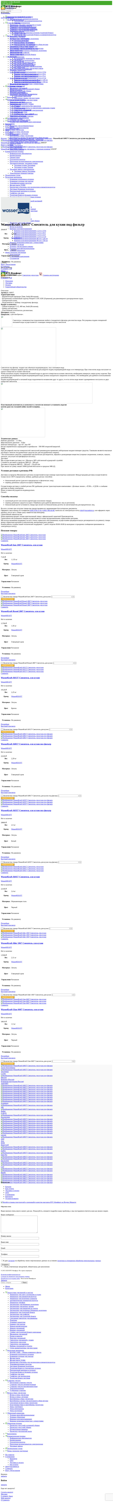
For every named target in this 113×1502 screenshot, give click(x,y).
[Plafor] (27, 1119)
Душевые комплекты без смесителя (27, 106)
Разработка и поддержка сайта (10, 1278)
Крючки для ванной (17, 1330)
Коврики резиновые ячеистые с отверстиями (26, 242)
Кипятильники (15, 104)
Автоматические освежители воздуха (24, 1300)
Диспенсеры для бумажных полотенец (24, 1304)
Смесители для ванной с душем (22, 104)
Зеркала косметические (18, 1326)
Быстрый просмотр (8, 593)
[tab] (58, 281)
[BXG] (27, 1169)
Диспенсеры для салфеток (19, 1314)
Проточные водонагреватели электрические (26, 110)
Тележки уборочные (17, 250)
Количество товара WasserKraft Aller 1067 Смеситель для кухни (27, 995)
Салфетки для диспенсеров (20, 1376)
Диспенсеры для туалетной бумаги (23, 1316)
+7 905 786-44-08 (14, 2)
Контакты (9, 1196)
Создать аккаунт (7, 1492)
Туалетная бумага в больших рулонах (24, 1372)
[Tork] (27, 1099)
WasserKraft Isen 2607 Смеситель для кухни (21, 545)
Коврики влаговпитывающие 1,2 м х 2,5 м (30, 237)
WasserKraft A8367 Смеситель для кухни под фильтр (21, 143)
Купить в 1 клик (7, 599)
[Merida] (27, 1131)
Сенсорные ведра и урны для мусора (23, 46)
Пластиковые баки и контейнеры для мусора (26, 48)
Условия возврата (11, 1198)
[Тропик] (27, 1066)
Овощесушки (15, 106)
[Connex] (27, 1165)
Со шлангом (14, 258)
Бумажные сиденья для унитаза (21, 1356)
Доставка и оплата (12, 1191)
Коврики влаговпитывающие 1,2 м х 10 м (30, 233)
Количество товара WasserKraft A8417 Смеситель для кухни (26, 928)
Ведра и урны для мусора (19, 132)
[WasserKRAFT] (27, 1087)
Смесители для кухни (43, 138)
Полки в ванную (16, 1336)
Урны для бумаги (16, 145)
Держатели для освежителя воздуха (23, 1296)
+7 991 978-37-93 (6, 4)
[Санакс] (27, 1076)
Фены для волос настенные (15, 252)
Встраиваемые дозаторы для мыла (27, 58)
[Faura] (27, 1157)
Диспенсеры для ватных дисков (22, 1306)
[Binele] (27, 1174)
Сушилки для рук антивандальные (23, 27)
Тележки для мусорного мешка (21, 246)
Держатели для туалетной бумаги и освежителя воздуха (35, 35)
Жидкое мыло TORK (17, 1360)
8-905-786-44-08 (48, 510)
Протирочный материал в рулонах (23, 1370)
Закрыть (4, 1280)
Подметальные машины (19, 93)
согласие (11, 1261)
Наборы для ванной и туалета (21, 1346)
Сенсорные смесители (22, 96)
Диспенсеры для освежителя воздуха (28, 21)
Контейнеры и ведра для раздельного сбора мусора (29, 44)
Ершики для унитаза (17, 1324)
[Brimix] (27, 1171)
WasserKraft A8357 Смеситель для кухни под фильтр (26, 810)
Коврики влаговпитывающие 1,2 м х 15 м (30, 235)
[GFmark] (27, 1147)
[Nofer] (27, 1121)
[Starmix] (27, 1105)
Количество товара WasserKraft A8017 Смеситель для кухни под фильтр (30, 796)
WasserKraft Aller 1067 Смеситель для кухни (22, 943)
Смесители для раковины (19, 1344)
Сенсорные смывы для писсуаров (27, 98)
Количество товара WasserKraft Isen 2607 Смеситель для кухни (27, 597)
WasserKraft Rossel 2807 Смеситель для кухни (22, 611)
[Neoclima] (27, 1123)
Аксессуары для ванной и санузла (21, 138)
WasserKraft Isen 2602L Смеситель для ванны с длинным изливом (26, 149)
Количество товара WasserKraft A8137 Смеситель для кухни (26, 729)
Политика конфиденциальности (10, 1274)
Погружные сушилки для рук (21, 26)
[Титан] (27, 1070)
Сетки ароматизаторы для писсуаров (23, 1348)
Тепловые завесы (16, 112)
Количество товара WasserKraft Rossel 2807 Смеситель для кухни (28, 663)
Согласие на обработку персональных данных (15, 1276)
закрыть (4, 1476)
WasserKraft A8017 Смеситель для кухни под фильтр (26, 744)
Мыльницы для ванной (18, 1334)
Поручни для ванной (17, 1338)
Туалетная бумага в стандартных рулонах (25, 1368)
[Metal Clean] (27, 1129)
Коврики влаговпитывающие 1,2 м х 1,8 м (30, 231)
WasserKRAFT (16, 238)
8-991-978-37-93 (36, 510)
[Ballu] (27, 1176)
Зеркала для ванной (17, 1328)
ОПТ (7, 1193)
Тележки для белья (17, 244)
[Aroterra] (27, 1178)
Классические (15, 254)
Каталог (4, 138)
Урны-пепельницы (17, 54)
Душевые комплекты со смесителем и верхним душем (34, 108)
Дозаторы (13, 1320)
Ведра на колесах (16, 227)
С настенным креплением (19, 256)
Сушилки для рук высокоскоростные (24, 29)
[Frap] (27, 1153)
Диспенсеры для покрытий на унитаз (24, 1308)
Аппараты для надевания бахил (22, 126)
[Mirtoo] (27, 1125)
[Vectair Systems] (27, 1097)
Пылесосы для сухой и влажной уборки (25, 89)
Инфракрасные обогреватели (21, 102)
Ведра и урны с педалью (19, 134)
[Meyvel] (27, 1127)
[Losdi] (27, 1133)
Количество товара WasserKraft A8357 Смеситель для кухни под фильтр (30, 862)
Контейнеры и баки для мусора (21, 136)
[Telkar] (27, 1101)
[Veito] (27, 1093)
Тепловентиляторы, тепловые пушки (24, 114)
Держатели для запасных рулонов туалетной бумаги (33, 33)
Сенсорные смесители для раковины (23, 1318)
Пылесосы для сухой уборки (20, 91)
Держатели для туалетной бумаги (22, 1312)
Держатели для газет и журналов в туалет (25, 1294)
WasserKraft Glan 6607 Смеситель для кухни (22, 1009)
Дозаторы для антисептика (24, 60)
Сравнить (9, 1468)
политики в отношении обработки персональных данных (79, 1261)
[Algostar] (27, 1182)
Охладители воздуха (17, 108)
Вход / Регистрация (12, 1470)
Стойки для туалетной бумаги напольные (25, 1332)
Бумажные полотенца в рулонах (22, 1354)
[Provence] (27, 1115)
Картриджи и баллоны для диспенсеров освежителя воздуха (32, 1362)
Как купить (9, 1189)
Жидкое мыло (15, 1358)
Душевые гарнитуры (17, 70)
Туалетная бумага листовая (20, 1378)
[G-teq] (27, 1149)
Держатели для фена (17, 1302)
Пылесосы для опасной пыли (21, 95)
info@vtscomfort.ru (87, 510)
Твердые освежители (22, 23)
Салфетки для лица (17, 1374)
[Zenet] (27, 1085)
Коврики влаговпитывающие (21, 229)
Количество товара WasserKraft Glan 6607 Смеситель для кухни (27, 1061)
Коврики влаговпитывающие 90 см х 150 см (31, 240)
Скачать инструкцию (51, 275)
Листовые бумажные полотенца (22, 1366)
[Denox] (27, 1163)
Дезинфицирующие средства (21, 1364)
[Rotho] (27, 1109)
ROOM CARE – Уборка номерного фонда (25, 1352)
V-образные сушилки (18, 33)
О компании (10, 1195)
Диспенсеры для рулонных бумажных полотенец (28, 50)
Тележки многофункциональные (22, 248)
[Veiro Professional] (27, 1095)
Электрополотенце (17, 31)
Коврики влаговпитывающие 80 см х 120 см (31, 239)
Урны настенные (16, 52)
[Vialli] (27, 1091)
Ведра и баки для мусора (14, 130)
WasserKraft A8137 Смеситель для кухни (20, 678)
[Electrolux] (27, 1159)
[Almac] (27, 1180)
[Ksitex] (27, 1137)
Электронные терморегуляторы (21, 116)
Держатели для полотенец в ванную (23, 1298)
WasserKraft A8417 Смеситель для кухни (20, 877)
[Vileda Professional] (27, 1089)
